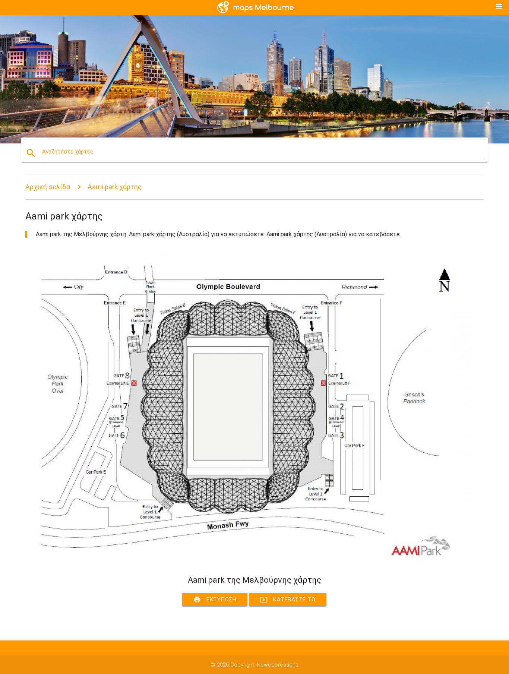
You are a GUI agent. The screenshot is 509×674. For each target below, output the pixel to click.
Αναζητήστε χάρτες (67, 151)
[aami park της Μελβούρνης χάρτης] (248, 561)
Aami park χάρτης (115, 187)
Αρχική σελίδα (47, 187)
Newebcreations (277, 664)
